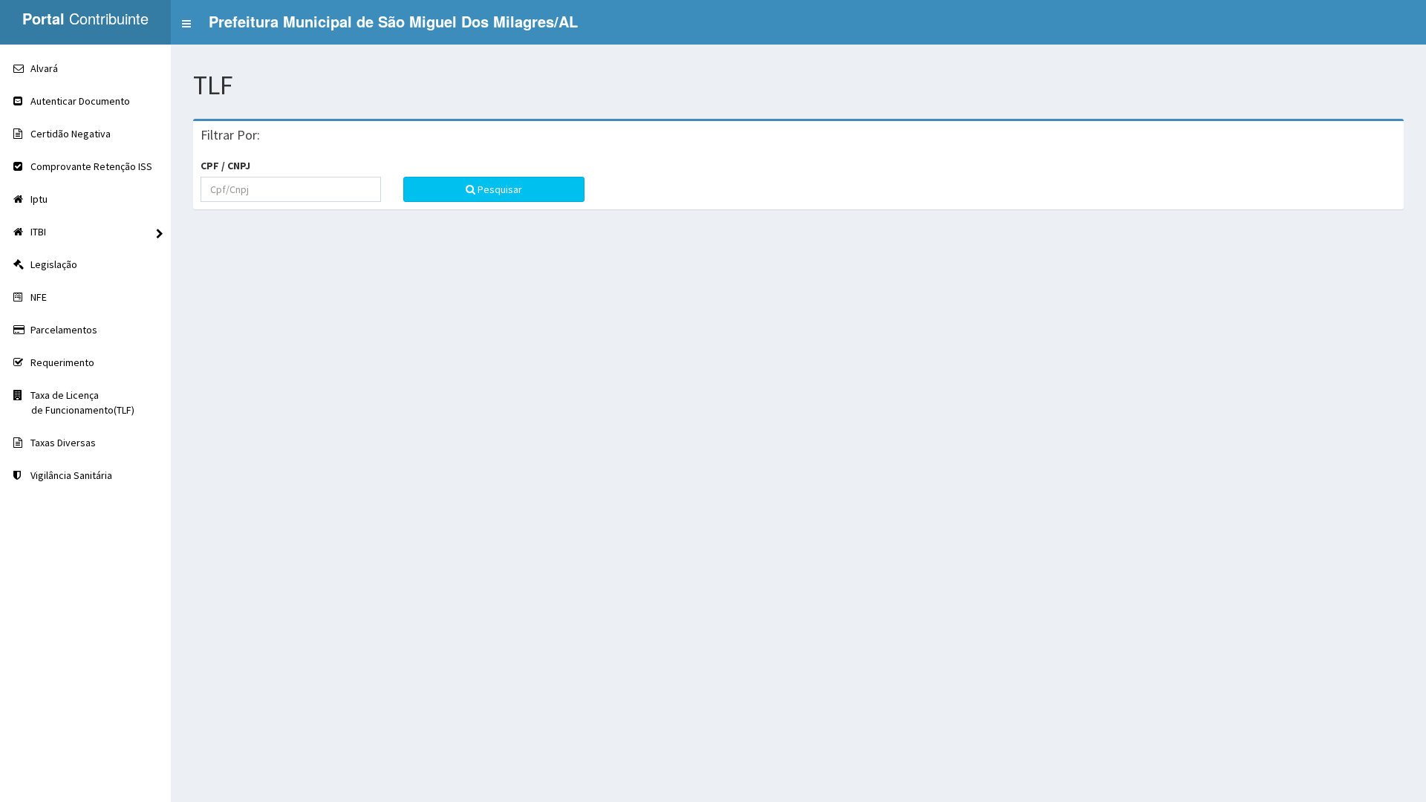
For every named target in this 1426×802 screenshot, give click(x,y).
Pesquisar (498, 189)
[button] (380, 22)
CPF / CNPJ (225, 165)
